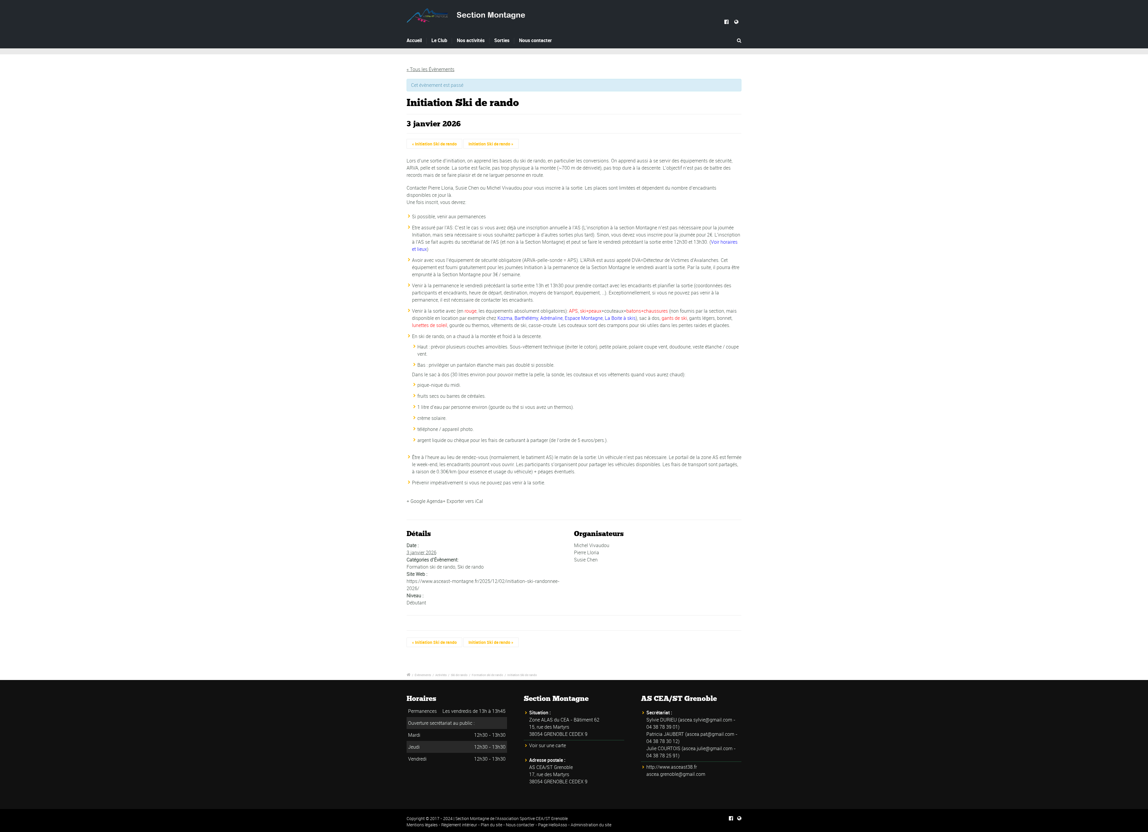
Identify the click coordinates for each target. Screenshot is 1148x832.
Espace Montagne (584, 318)
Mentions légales (422, 825)
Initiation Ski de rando (434, 144)
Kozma (504, 318)
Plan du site (491, 825)
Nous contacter (535, 40)
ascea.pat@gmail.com (710, 734)
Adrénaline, (552, 318)
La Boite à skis (620, 318)
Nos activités (471, 40)
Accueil (414, 40)
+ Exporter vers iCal (463, 501)
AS (549, 457)
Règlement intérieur (459, 825)
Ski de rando (470, 567)
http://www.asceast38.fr (671, 767)
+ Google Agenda (425, 501)
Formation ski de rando (431, 567)
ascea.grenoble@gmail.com (675, 774)
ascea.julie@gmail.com (707, 748)
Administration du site (591, 825)
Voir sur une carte (547, 745)
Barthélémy (526, 318)
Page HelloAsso (552, 825)
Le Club (439, 40)
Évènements (423, 675)
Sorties (501, 40)
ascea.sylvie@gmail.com (706, 719)
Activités (441, 675)
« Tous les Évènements (430, 69)
